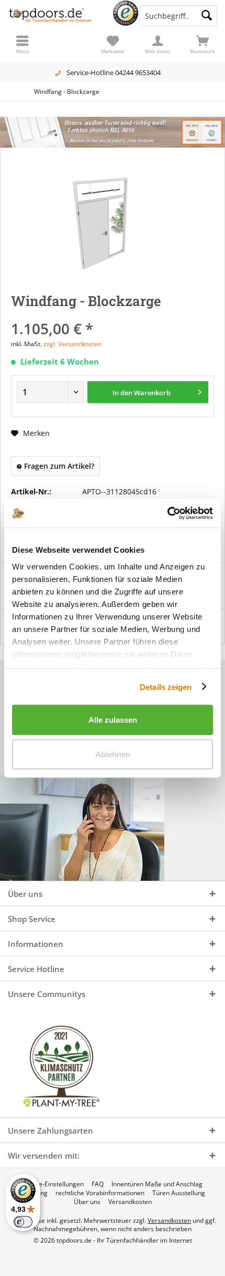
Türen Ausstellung (178, 1193)
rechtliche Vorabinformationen (99, 1193)
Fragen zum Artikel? (58, 466)
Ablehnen (112, 753)
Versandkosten (130, 1202)
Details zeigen (166, 686)
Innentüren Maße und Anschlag (157, 1184)
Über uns (87, 1202)
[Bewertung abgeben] (112, 315)
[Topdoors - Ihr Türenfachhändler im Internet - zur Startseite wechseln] (56, 15)
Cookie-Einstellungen (53, 1184)
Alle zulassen (112, 719)
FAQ (98, 1184)
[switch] (23, 1222)
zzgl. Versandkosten (72, 343)
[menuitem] (202, 44)
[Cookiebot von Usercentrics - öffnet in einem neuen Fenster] (167, 513)
